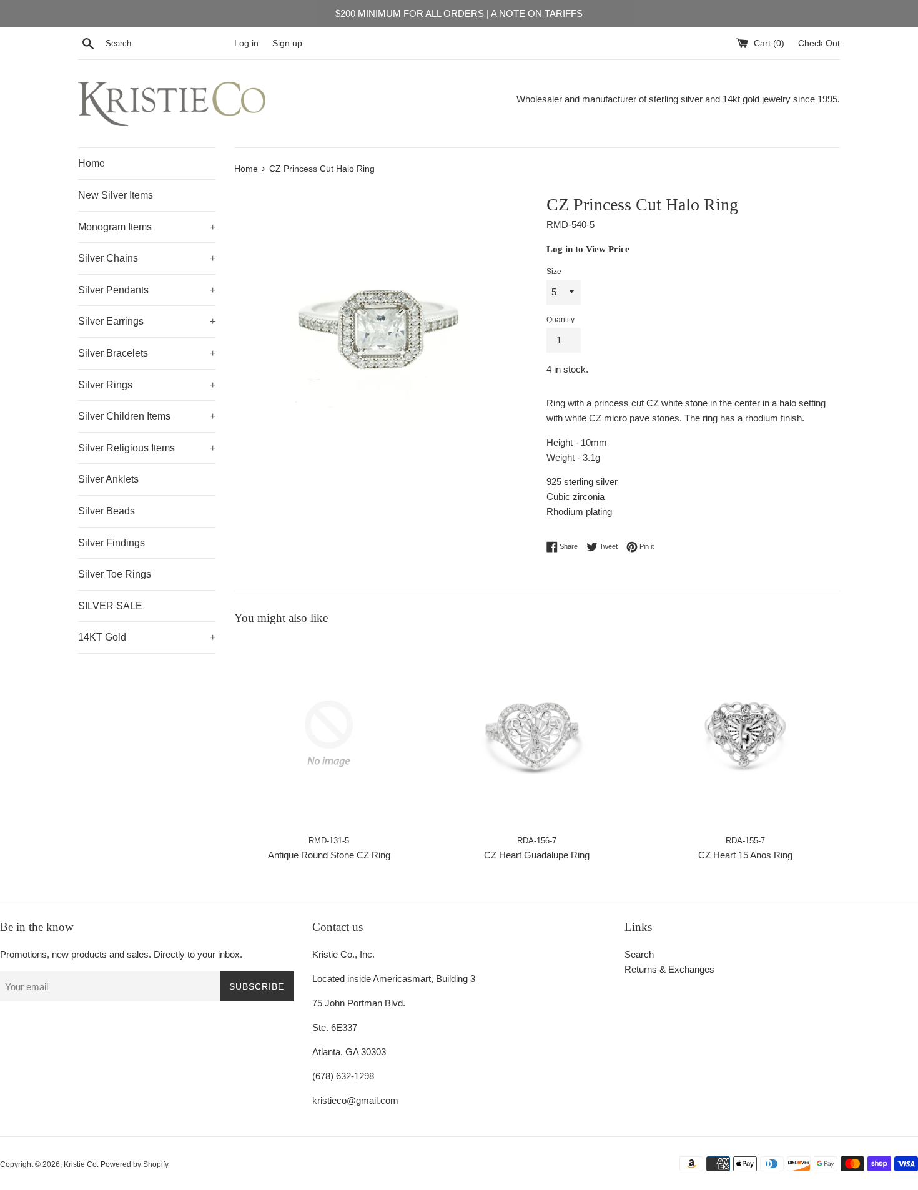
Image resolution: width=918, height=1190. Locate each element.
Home (91, 163)
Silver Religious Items (146, 448)
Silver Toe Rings (114, 574)
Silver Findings (111, 543)
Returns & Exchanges (669, 969)
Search (639, 954)
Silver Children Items (146, 416)
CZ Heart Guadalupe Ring (537, 854)
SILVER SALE (110, 606)
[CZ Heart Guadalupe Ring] (536, 733)
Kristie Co (80, 1164)
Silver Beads (106, 511)
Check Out (819, 43)
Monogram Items (146, 227)
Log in (246, 43)
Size (553, 271)
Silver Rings (146, 385)
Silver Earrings (146, 321)
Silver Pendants (146, 290)
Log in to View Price (587, 249)
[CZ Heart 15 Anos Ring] (745, 733)
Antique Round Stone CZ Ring (329, 854)
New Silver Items (115, 195)
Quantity (560, 319)
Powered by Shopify (135, 1164)
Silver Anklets (108, 479)
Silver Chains (146, 258)
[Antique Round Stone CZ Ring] (328, 733)
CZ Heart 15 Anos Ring (745, 854)
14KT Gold (146, 637)
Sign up (287, 43)
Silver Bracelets (146, 353)
